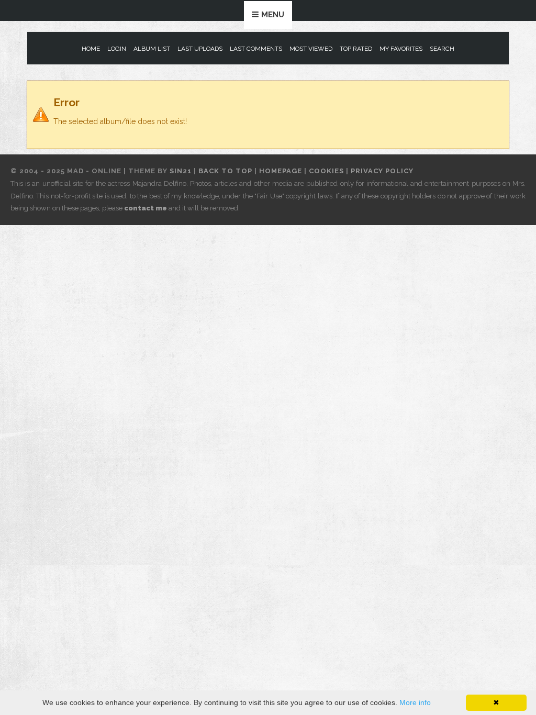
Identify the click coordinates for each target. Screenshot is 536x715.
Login (116, 48)
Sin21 (181, 171)
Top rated (356, 48)
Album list (151, 48)
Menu (272, 14)
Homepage (280, 171)
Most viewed (310, 48)
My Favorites (400, 48)
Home (91, 48)
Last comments (256, 48)
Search (442, 48)
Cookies (326, 171)
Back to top (225, 171)
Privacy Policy (382, 171)
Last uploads (199, 48)
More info (415, 702)
